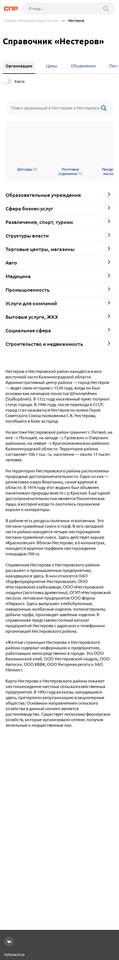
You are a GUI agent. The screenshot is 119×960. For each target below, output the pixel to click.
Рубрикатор (14, 954)
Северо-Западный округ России (31, 20)
